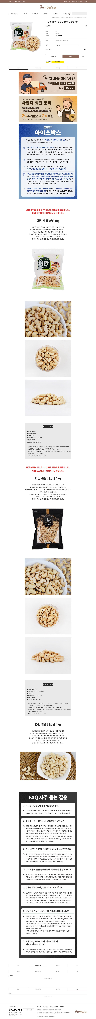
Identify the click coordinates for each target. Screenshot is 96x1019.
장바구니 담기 (54, 56)
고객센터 (81, 1)
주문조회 (85, 1)
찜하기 (83, 56)
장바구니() (77, 1)
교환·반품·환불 (38, 68)
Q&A (77, 68)
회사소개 (39, 1006)
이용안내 (62, 1006)
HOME (53, 17)
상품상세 (18, 68)
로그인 (69, 1)
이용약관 (45, 1006)
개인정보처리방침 (54, 1006)
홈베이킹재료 (58, 17)
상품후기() (58, 68)
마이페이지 (73, 1)
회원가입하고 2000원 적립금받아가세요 (17, 1)
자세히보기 (59, 35)
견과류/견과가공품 (64, 17)
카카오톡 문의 (29, 1009)
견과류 (70, 17)
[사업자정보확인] (67, 1012)
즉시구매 (70, 56)
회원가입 (65, 1)
